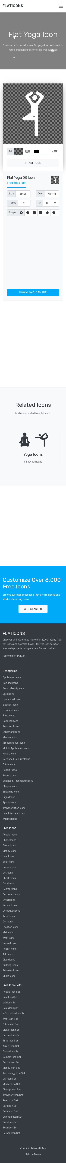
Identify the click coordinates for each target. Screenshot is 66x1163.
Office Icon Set (11, 1024)
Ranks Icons (9, 775)
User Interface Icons (14, 813)
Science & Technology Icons (18, 780)
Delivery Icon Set (12, 1057)
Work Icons (9, 937)
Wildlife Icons (10, 818)
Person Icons (10, 905)
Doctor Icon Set (11, 1062)
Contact (24, 1148)
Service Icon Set (11, 1035)
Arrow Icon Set (11, 1046)
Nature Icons (10, 753)
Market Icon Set (11, 1084)
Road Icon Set (10, 1100)
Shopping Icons (11, 791)
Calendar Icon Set (12, 1116)
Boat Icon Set (10, 1127)
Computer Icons (11, 910)
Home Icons (9, 867)
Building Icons (10, 965)
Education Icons (11, 699)
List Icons (8, 872)
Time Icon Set (10, 1040)
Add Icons (8, 954)
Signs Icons (9, 797)
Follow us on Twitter (14, 655)
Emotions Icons (11, 710)
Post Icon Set (10, 997)
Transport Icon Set (13, 1095)
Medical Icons (10, 737)
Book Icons (9, 861)
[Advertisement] (33, 252)
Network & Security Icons (16, 759)
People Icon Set (11, 991)
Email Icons (9, 899)
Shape (12, 212)
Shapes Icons (10, 786)
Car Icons (8, 921)
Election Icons (10, 704)
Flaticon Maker (33, 1154)
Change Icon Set (12, 1089)
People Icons (10, 769)
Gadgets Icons (10, 721)
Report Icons (10, 948)
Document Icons (12, 894)
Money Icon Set (11, 1067)
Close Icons (9, 959)
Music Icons (9, 976)
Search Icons (10, 889)
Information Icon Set (14, 1013)
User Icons (8, 856)
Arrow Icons (9, 845)
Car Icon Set (9, 1078)
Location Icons (10, 927)
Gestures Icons (11, 726)
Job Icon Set (9, 1002)
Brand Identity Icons (13, 688)
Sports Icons (9, 802)
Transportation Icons (14, 808)
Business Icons (11, 970)
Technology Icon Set (14, 1073)
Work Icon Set (10, 1018)
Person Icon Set (11, 1133)
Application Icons (12, 677)
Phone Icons (9, 840)
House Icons (9, 943)
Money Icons (10, 851)
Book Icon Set (10, 1111)
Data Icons (8, 693)
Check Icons (9, 878)
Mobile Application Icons (16, 748)
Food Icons (8, 715)
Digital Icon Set (11, 1029)
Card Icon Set (10, 1105)
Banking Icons (10, 683)
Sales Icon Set (10, 1008)
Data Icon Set (10, 1122)
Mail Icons (8, 932)
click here (49, 140)
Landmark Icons (11, 731)
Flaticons (13, 6)
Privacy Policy (38, 1148)
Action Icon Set (11, 1051)
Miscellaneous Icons (14, 742)
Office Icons (9, 764)
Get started (33, 609)
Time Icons (9, 916)
